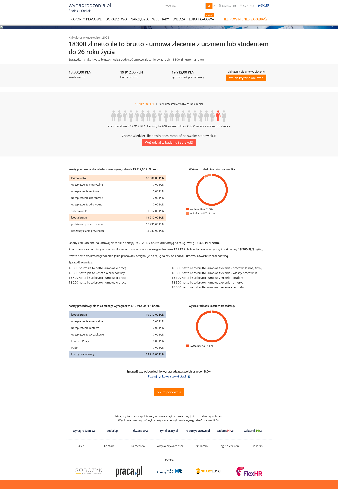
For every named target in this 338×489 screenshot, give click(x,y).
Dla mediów (137, 446)
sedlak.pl (112, 431)
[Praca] (129, 471)
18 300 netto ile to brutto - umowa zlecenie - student (207, 278)
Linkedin (257, 446)
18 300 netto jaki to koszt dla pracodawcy (97, 273)
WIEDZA (179, 19)
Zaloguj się (228, 5)
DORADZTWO (116, 19)
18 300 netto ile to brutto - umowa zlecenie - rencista (208, 287)
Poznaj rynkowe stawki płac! (167, 376)
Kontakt (248, 5)
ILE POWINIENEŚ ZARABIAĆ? (245, 19)
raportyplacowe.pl (198, 431)
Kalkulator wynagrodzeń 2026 (89, 37)
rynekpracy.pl (169, 431)
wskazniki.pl (253, 431)
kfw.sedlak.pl (141, 431)
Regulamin (201, 446)
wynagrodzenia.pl (84, 431)
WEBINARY (160, 19)
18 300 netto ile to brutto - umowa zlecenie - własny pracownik (214, 273)
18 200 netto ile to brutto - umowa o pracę (97, 282)
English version (229, 446)
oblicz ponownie (169, 392)
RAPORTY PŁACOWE (86, 19)
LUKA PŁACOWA (201, 19)
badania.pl (225, 431)
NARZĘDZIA (140, 19)
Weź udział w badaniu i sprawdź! (169, 142)
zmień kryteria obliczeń (246, 78)
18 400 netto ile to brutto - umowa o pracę (97, 278)
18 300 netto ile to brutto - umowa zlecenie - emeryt (207, 282)
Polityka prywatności (169, 446)
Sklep (264, 5)
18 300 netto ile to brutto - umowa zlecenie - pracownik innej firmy (217, 268)
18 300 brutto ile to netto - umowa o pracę (97, 268)
